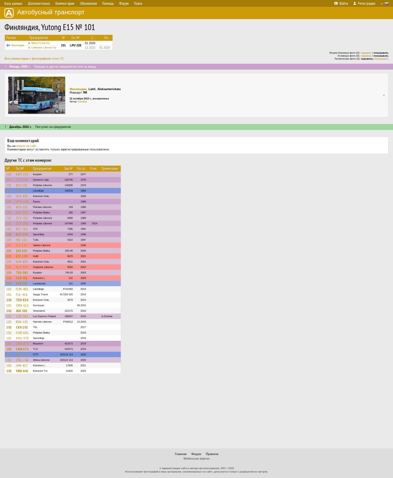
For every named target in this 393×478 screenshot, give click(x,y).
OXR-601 (22, 332)
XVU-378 (22, 338)
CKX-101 (22, 327)
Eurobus (82, 101)
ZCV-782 (22, 218)
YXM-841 (22, 371)
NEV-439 (22, 267)
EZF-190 (22, 256)
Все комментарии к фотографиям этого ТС (34, 58)
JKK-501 (22, 311)
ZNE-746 (22, 354)
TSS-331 (22, 190)
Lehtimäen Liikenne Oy (43, 47)
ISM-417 (22, 365)
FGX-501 (22, 278)
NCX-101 (22, 207)
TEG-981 (22, 272)
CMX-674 (22, 343)
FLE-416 (22, 294)
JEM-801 (22, 261)
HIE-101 (22, 240)
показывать (381, 58)
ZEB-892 (22, 223)
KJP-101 (22, 212)
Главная (181, 454)
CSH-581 (22, 316)
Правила (212, 454)
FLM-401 (22, 289)
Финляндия (17, 45)
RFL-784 (22, 229)
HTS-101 (22, 201)
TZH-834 (22, 300)
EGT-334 (22, 234)
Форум (196, 454)
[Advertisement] (196, 413)
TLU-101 (22, 179)
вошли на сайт (26, 146)
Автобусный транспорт (51, 12)
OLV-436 (22, 196)
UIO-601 (22, 250)
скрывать (366, 52)
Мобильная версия (196, 458)
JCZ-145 (22, 245)
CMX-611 (22, 305)
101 (9, 174)
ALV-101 (22, 185)
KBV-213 (22, 174)
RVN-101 (22, 321)
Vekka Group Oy (40, 43)
